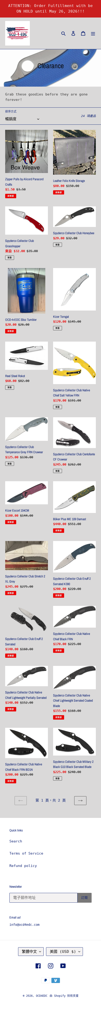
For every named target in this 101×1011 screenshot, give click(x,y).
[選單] (93, 33)
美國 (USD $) (63, 951)
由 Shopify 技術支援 (64, 995)
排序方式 (10, 111)
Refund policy (23, 866)
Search (15, 841)
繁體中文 (29, 951)
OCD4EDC (41, 995)
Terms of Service (26, 853)
